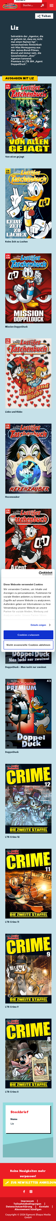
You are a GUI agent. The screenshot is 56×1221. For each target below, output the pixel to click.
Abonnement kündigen (28, 1209)
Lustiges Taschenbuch (10, 6)
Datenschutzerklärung (19, 1206)
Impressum (27, 1200)
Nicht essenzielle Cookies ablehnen (29, 645)
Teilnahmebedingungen (27, 1203)
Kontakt (44, 1206)
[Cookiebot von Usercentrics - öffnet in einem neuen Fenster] (39, 574)
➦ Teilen (44, 16)
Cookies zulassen (28, 634)
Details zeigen (38, 625)
